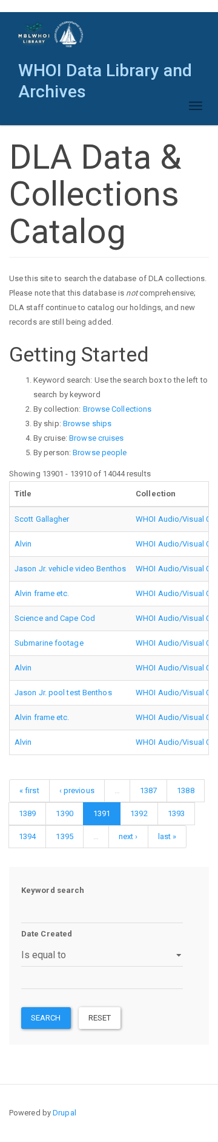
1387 (148, 790)
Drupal (64, 1112)
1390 (64, 813)
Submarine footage (49, 642)
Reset (99, 1017)
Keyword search (52, 890)
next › (128, 836)
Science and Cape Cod (55, 618)
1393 (176, 813)
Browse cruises (96, 438)
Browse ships (87, 423)
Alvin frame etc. (42, 593)
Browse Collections (117, 409)
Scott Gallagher (42, 519)
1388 (185, 790)
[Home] (51, 34)
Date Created (46, 933)
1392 (138, 813)
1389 (27, 813)
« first (29, 790)
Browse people (100, 452)
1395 (64, 836)
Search (46, 1017)
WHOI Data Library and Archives (105, 73)
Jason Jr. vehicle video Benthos (70, 568)
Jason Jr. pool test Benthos (63, 692)
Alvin (23, 543)
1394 (27, 836)
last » (167, 836)
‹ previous (76, 790)
